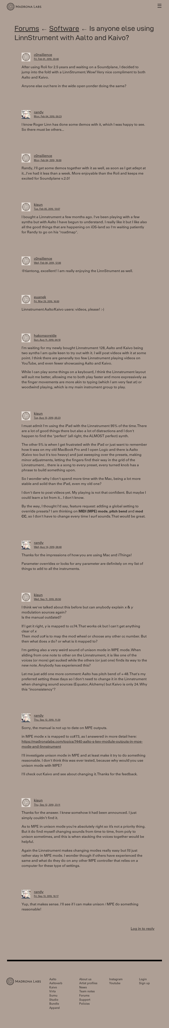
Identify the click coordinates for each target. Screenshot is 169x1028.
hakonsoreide (45, 336)
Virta (52, 991)
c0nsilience (43, 55)
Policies (84, 1004)
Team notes (87, 991)
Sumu (53, 996)
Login (143, 979)
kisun (38, 205)
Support (84, 1000)
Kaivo (53, 987)
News (83, 987)
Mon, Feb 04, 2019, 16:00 (47, 160)
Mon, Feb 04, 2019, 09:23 (48, 117)
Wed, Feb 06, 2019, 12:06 (47, 263)
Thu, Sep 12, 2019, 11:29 (47, 720)
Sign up (144, 983)
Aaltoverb (55, 983)
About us (85, 979)
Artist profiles (88, 983)
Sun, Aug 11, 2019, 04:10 (47, 340)
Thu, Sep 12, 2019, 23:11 (47, 805)
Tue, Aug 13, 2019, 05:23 (47, 418)
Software (64, 28)
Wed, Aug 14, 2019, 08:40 (48, 547)
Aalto (52, 979)
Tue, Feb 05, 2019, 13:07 (47, 209)
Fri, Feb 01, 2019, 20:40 (46, 59)
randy (39, 112)
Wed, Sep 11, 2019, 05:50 (47, 599)
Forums (27, 28)
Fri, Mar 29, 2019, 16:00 (46, 301)
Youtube (114, 983)
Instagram (116, 979)
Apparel (54, 1008)
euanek (40, 297)
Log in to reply (142, 929)
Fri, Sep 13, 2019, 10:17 (46, 896)
